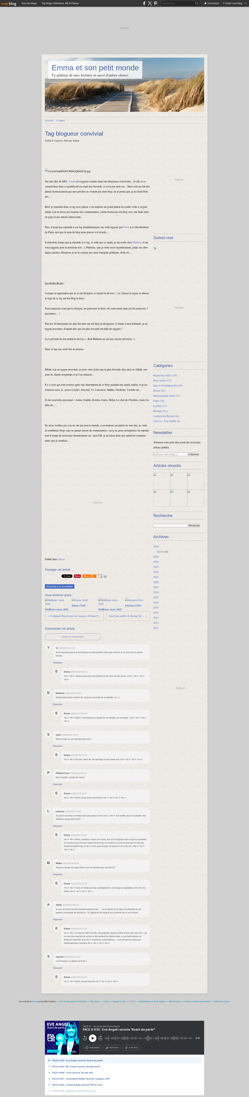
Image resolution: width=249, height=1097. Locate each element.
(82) (159, 390)
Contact (61, 120)
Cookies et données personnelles (197, 1001)
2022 (156, 572)
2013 (156, 617)
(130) (165, 375)
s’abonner (94, 1048)
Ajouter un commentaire (73, 637)
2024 (156, 561)
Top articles (94, 1001)
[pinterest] (155, 3)
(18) (158, 400)
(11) (160, 411)
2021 (156, 577)
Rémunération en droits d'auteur (152, 1001)
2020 (156, 582)
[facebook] (144, 3)
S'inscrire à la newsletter (60, 586)
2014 (156, 612)
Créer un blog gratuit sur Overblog (73, 1001)
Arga (71, 181)
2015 (156, 607)
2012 (156, 622)
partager (114, 1048)
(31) (166, 395)
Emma (34, 1001)
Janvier (160, 551)
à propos (133, 1048)
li (74, 181)
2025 (156, 556)
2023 (156, 566)
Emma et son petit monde (95, 67)
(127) (162, 380)
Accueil (49, 120)
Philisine (137, 242)
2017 (156, 597)
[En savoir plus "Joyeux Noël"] (178, 481)
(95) (168, 385)
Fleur (126, 227)
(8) (166, 421)
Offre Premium (175, 1001)
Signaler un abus (120, 1001)
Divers (61, 559)
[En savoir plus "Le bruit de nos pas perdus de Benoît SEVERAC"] (161, 498)
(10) (166, 416)
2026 (156, 546)
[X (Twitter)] (150, 3)
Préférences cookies (222, 1001)
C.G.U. (133, 1001)
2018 (156, 592)
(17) (160, 406)
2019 (156, 587)
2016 (156, 602)
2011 (156, 627)
